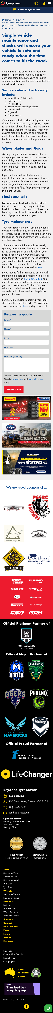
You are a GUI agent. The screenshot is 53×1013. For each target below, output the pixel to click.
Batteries (7, 905)
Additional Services (12, 915)
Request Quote (14, 389)
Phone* (7, 329)
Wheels (7, 890)
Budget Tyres (9, 958)
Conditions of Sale (36, 1000)
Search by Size (10, 876)
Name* (7, 320)
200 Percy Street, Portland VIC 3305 (28, 801)
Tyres (6, 869)
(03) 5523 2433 (33, 279)
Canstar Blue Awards (13, 954)
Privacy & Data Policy (19, 1000)
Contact (7, 922)
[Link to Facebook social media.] (26, 1006)
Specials (8, 919)
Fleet (6, 930)
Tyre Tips (7, 887)
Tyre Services (9, 908)
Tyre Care (7, 883)
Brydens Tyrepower (28, 9)
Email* (7, 338)
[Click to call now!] (36, 3)
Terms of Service (35, 379)
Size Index (8, 950)
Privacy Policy (17, 379)
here (40, 267)
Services (8, 901)
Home (8, 19)
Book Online (10, 926)
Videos (7, 937)
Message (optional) (13, 356)
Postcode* (9, 347)
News (6, 933)
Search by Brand (11, 880)
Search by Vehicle (11, 873)
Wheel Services (10, 912)
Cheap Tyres (9, 961)
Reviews (8, 941)
